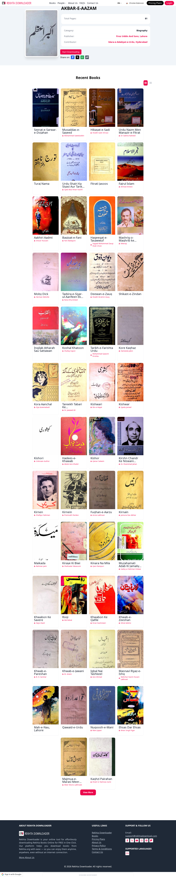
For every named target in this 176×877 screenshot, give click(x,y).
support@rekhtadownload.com (141, 835)
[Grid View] (146, 82)
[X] (132, 840)
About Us (73, 3)
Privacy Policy (99, 845)
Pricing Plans (98, 839)
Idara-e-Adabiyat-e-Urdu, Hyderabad (127, 42)
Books (52, 3)
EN (119, 3)
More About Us (26, 857)
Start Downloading (70, 52)
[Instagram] (142, 840)
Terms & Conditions (102, 848)
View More (88, 792)
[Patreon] (151, 840)
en (127, 853)
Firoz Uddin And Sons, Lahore (131, 36)
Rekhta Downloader (102, 832)
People (61, 3)
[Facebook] (127, 840)
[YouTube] (137, 840)
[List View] (151, 82)
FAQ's (82, 3)
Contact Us (92, 3)
